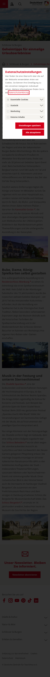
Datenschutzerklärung (19, 92)
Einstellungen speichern (30, 125)
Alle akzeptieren (33, 132)
